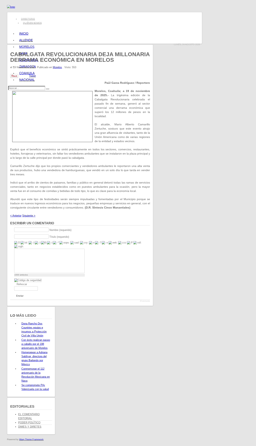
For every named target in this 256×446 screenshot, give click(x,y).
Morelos (57, 67)
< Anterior (15, 215)
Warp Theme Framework (31, 439)
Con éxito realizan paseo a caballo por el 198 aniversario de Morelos (35, 343)
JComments (145, 301)
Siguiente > (28, 215)
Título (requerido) (59, 236)
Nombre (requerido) (60, 229)
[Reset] (47, 89)
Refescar (22, 284)
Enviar (20, 295)
